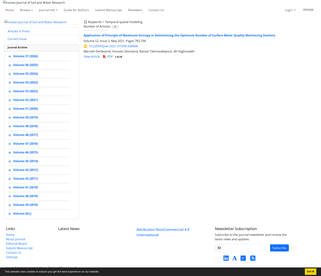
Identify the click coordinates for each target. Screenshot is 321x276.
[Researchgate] (243, 259)
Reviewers (135, 10)
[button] (100, 272)
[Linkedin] (226, 259)
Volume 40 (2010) (25, 196)
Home (9, 10)
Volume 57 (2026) (25, 56)
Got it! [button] (310, 271)
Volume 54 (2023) (25, 83)
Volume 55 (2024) (25, 74)
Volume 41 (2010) (25, 187)
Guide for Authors (76, 10)
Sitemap (11, 257)
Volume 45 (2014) (25, 161)
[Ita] (218, 259)
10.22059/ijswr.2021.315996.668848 (113, 46)
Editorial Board (16, 244)
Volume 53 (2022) (25, 91)
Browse (25, 10)
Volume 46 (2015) (25, 152)
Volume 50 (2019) (25, 117)
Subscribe (279, 248)
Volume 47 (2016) (25, 144)
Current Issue (17, 39)
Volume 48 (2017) (25, 135)
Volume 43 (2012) (25, 170)
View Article (92, 56)
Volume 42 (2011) (25, 179)
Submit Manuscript (108, 10)
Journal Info (47, 10)
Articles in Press (19, 31)
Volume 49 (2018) (25, 126)
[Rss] (252, 259)
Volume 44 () (22, 214)
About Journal (15, 239)
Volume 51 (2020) (25, 109)
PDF (114, 56)
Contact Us (156, 10)
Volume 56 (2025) (25, 65)
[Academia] (234, 259)
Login (289, 10)
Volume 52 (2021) (25, 100)
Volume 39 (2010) (25, 205)
